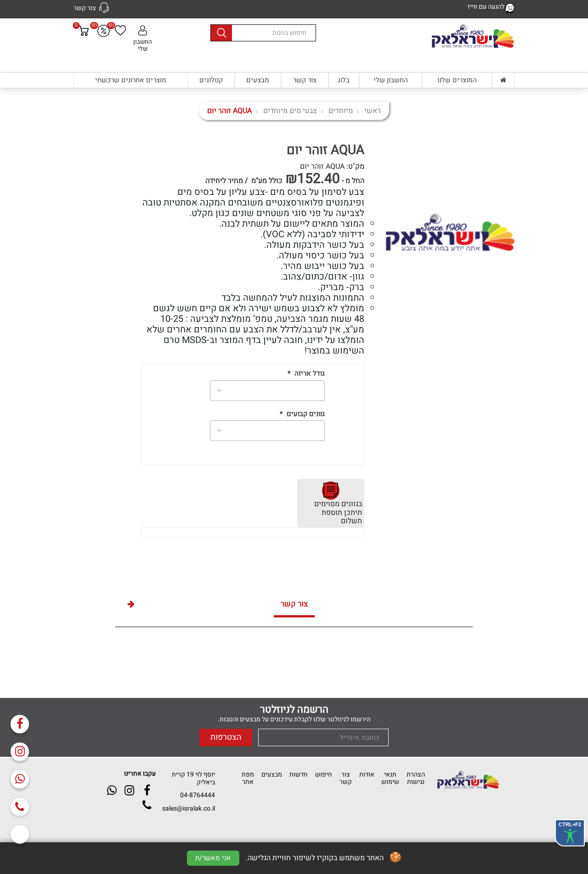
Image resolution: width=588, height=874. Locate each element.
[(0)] (120, 31)
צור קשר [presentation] (294, 604)
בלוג (344, 80)
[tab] (294, 605)
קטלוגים (211, 80)
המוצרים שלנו (457, 80)
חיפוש (323, 774)
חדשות (298, 774)
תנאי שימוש (390, 778)
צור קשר (305, 80)
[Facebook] (20, 724)
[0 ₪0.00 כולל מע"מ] (84, 48)
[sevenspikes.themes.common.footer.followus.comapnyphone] (20, 807)
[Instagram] (20, 752)
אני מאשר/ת (213, 858)
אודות (366, 774)
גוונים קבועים (306, 414)
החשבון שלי (142, 44)
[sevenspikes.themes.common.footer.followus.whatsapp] (20, 779)
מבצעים (257, 80)
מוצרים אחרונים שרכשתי (130, 80)
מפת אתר (248, 778)
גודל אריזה (309, 373)
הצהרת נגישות (416, 778)
